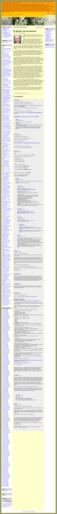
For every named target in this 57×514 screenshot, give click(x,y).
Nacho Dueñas (5, 262)
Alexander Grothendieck (7, 51)
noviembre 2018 (5, 384)
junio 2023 (4, 332)
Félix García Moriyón (6, 124)
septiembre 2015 (6, 420)
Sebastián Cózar (5, 295)
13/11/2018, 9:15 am (17, 284)
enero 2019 (5, 382)
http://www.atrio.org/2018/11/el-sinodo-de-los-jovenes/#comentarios (27, 300)
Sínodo (26, 93)
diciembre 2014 (5, 429)
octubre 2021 (5, 351)
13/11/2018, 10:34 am (18, 274)
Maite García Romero (6, 229)
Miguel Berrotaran (6, 257)
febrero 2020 (5, 370)
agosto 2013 (5, 444)
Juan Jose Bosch (6, 209)
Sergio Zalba (5, 298)
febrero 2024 (5, 324)
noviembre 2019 (5, 373)
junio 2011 (4, 469)
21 (5, 505)
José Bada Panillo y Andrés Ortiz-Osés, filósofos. (6, 180)
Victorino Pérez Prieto (6, 303)
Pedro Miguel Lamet (6, 275)
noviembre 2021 (5, 350)
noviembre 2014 (5, 430)
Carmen (17, 119)
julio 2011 (4, 468)
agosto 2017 (5, 398)
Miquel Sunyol (5, 258)
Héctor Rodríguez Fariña (7, 147)
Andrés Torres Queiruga (7, 57)
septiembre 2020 (6, 363)
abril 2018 (4, 391)
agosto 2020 (5, 364)
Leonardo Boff (5, 221)
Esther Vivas (5, 116)
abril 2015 (4, 425)
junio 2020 (4, 366)
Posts (48, 13)
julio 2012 (4, 456)
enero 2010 (5, 485)
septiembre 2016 (6, 409)
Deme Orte (5, 103)
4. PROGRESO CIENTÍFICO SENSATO (7, 33)
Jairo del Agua (5, 160)
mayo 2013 (5, 447)
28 (5, 506)
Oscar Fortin (5, 268)
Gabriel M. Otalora (6, 137)
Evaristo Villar (5, 118)
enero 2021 (5, 359)
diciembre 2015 (5, 417)
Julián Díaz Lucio (6, 215)
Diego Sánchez (5, 105)
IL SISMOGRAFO (49, 37)
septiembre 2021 (6, 352)
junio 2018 (4, 389)
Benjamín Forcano (6, 74)
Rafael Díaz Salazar (6, 283)
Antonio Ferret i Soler (6, 61)
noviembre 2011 (5, 464)
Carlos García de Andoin (7, 81)
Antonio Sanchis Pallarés (7, 66)
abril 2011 (4, 471)
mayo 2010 (5, 481)
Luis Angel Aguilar (6, 225)
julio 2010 (4, 479)
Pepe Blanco (5, 278)
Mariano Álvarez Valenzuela (5, 245)
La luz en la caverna (39, 27)
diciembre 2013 (5, 440)
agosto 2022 (5, 341)
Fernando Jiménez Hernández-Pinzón (6, 125)
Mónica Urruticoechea (6, 260)
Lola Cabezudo (5, 222)
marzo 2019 (5, 380)
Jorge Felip (5, 174)
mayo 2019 (5, 378)
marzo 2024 (5, 323)
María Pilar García (6, 240)
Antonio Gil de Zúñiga (6, 62)
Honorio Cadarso (6, 150)
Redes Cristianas (6, 287)
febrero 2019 (5, 381)
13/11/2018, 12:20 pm (18, 251)
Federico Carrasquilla (6, 122)
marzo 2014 (5, 437)
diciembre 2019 (5, 372)
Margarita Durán (5, 234)
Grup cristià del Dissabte (7, 141)
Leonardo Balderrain (6, 220)
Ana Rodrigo (5, 55)
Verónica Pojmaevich (6, 300)
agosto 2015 (5, 421)
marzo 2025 (5, 312)
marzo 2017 (5, 403)
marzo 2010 (5, 483)
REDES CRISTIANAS (49, 40)
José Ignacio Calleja (6, 182)
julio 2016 (4, 411)
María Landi (5, 237)
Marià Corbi (5, 236)
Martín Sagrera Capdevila (7, 247)
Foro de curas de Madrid (7, 128)
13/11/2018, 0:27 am (19, 395)
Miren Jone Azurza (6, 259)
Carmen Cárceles (6, 86)
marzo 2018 (5, 392)
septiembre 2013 (6, 443)
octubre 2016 (5, 408)
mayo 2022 (5, 344)
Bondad (49, 45)
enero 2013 (5, 451)
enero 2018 (5, 394)
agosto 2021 (5, 353)
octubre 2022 (5, 339)
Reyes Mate (5, 288)
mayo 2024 (5, 321)
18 (11, 504)
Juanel (4, 214)
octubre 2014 (5, 431)
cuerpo (49, 46)
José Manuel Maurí (6, 187)
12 (2, 504)
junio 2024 (4, 320)
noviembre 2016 (5, 407)
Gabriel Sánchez (5, 138)
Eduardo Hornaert (6, 111)
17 (9, 504)
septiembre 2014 (6, 432)
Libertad (46, 47)
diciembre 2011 (5, 463)
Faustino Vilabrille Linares (7, 120)
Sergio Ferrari (5, 297)
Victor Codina (5, 302)
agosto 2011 (5, 467)
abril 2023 (4, 334)
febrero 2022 (5, 347)
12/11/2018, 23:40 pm (18, 375)
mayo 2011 (5, 470)
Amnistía (46, 45)
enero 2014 (5, 439)
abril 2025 (4, 311)
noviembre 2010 (5, 475)
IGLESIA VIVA (48, 36)
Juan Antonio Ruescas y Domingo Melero (7, 201)
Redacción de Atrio (6, 286)
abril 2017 (4, 402)
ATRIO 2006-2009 (49, 31)
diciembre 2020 (5, 360)
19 (2, 505)
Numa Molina (5, 263)
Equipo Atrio (5, 115)
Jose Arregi (5, 177)
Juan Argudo (5, 204)
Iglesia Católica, (19, 93)
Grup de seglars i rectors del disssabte (7, 145)
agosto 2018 (5, 387)
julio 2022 (4, 342)
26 (2, 506)
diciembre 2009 (5, 486)
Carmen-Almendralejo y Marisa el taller (7, 89)
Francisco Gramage (6, 133)
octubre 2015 (5, 419)
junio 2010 (4, 480)
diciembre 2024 (5, 315)
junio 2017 (4, 400)
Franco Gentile (5, 135)
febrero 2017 (5, 404)
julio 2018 (4, 388)
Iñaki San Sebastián (6, 156)
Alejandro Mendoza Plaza (7, 49)
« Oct (3, 507)
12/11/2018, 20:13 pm (18, 404)
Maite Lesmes (5, 230)
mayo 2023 (5, 333)
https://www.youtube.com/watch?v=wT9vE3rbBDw (29, 116)
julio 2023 (4, 331)
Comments (53, 13)
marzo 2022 (5, 346)
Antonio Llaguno (5, 63)
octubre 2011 (5, 465)
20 (4, 505)
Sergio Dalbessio (6, 296)
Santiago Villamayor (6, 294)
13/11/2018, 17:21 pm (21, 236)
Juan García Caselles (6, 208)
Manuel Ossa (5, 231)
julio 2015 (4, 422)
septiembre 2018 (6, 386)
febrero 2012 (5, 461)
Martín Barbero (5, 246)
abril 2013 (4, 448)
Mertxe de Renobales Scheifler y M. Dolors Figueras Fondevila (6, 255)
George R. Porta (5, 139)
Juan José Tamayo (6, 210)
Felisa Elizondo (5, 123)
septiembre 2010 (6, 477)
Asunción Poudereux (6, 71)
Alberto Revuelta (5, 48)
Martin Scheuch (5, 249)
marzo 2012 (5, 460)
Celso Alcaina (5, 93)
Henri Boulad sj (5, 149)
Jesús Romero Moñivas (7, 170)
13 (4, 504)
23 (8, 505)
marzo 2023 (5, 335)
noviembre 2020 (5, 361)
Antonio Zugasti (5, 68)
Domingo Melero (5, 109)
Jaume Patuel (5, 161)
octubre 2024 (5, 317)
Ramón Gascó (5, 285)
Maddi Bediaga (5, 228)
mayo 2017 (5, 401)
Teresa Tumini (5, 299)
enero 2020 (5, 371)
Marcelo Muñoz (5, 233)
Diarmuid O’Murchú (6, 104)
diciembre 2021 (5, 349)
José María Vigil (5, 190)
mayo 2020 (5, 367)
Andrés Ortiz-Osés (6, 56)
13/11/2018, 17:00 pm (21, 209)
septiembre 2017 (6, 397)
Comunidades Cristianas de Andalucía (7, 100)
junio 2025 (4, 309)
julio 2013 (4, 445)
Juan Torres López (6, 213)
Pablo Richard (5, 271)
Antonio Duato (5, 60)
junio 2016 (4, 412)
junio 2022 (4, 343)
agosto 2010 (5, 478)
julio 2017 (4, 399)
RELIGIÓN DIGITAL (49, 41)
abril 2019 (4, 379)
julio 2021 (4, 354)
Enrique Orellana (6, 114)
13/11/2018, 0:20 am (17, 293)
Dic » (5, 507)
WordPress (28, 511)
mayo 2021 (5, 356)
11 (11, 503)
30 (8, 506)
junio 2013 (4, 446)
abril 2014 (4, 436)
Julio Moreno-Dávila (6, 216)
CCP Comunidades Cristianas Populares (6, 91)
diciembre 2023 (5, 326)
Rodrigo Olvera (5, 290)
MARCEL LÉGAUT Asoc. (50, 39)
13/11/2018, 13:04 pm (18, 151)
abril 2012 (4, 459)
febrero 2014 (5, 438)
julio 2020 (4, 365)
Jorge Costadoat (5, 173)
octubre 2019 (5, 374)
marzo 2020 (5, 369)
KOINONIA (48, 38)
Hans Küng (5, 146)
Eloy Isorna (5, 112)
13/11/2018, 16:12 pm (19, 179)
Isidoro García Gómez (6, 158)
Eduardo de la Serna (6, 110)
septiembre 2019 (6, 375)
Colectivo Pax (5, 96)
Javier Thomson (5, 164)
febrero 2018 (5, 393)
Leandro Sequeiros (6, 219)
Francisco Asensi (6, 132)
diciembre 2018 (5, 383)
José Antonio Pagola (6, 176)
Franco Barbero (5, 134)
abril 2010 (4, 482)
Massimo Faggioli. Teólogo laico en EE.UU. (7, 250)
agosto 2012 (5, 455)
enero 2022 (5, 348)
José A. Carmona (6, 175)
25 (11, 505)
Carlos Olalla (5, 85)
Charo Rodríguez (6, 94)
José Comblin (5, 181)
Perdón (48, 47)
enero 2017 (5, 405)
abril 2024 (4, 322)
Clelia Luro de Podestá (7, 95)
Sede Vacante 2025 (52, 47)
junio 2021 (4, 355)
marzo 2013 (5, 449)
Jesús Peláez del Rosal (7, 168)
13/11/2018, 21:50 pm (19, 120)
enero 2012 (5, 462)
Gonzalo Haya (5, 140)
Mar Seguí (4, 232)
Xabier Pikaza (5, 304)
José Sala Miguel (6, 194)
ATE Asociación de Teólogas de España (6, 73)
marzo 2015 (5, 426)
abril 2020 (4, 368)
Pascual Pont (5, 274)
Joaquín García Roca (6, 172)
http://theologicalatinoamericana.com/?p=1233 (26, 189)
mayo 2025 (5, 310)
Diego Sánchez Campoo (7, 106)
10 (9, 503)
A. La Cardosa (5, 37)
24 (9, 505)
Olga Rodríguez (5, 267)
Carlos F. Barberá (6, 80)
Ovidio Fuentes (5, 270)
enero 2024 (5, 325)
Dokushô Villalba (5, 108)
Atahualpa (32, 511)
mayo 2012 (5, 458)
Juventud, (23, 93)
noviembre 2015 (5, 418)
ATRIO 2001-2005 (49, 30)
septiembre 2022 (6, 340)
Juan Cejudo (5, 207)
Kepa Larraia (5, 217)
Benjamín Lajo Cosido (6, 75)
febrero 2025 (5, 313)
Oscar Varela (5, 269)
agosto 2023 (5, 330)
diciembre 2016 (5, 406)
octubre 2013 (5, 442)
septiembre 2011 (6, 466)
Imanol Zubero (5, 155)
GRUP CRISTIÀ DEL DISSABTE (49, 35)
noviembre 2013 (5, 441)
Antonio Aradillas (5, 59)
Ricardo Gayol (5, 289)
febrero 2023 (5, 336)
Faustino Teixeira (6, 119)
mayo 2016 (5, 413)
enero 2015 (5, 428)
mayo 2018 (5, 390)
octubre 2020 (5, 362)
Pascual (4, 272)
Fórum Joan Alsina (6, 130)
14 (5, 504)
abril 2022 (4, 345)
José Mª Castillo (5, 191)
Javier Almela (5, 162)
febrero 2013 (5, 450)
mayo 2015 (5, 424)
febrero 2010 (5, 484)
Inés (3, 157)
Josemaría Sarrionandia (7, 199)
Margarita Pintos (5, 235)
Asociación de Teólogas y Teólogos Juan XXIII (7, 70)
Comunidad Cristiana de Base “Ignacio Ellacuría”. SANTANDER (7, 98)
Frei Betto (4, 136)
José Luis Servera (6, 186)
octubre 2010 (5, 476)
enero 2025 (5, 314)
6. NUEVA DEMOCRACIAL (7, 35)
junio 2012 (4, 457)
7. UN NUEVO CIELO (6, 36)
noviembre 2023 (5, 327)
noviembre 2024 (5, 316)
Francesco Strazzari (6, 131)
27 (4, 506)
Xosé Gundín (5, 305)
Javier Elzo (4, 163)
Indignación (51, 46)
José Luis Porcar (6, 185)
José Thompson (5, 196)
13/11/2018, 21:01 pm (18, 100)
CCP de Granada (6, 92)
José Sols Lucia (5, 195)
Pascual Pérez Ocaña (6, 273)
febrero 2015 (5, 427)
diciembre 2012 (5, 452)
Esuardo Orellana (6, 117)
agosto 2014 (5, 433)
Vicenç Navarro (5, 301)
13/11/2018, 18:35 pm (23, 225)
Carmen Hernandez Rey (7, 87)
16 (8, 504)
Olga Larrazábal (5, 266)
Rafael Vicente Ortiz (6, 284)
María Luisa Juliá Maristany (6, 239)
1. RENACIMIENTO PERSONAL (6, 29)
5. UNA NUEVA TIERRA (7, 34)
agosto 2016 (5, 410)
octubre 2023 (5, 328)
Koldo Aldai (5, 218)
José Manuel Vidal (6, 188)
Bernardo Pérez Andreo (7, 76)
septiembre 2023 (6, 329)
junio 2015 (4, 423)
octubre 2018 (5, 385)
